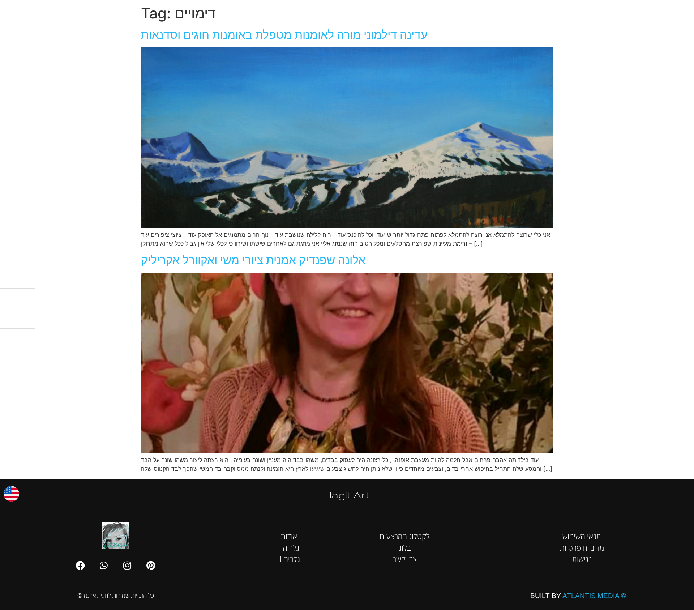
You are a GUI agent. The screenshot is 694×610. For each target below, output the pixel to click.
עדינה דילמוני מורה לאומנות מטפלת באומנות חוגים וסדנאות (284, 34)
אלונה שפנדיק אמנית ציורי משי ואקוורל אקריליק (253, 260)
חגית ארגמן (676, 10)
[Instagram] (127, 565)
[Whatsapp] (104, 565)
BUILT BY (578, 596)
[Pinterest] (151, 565)
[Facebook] (80, 565)
